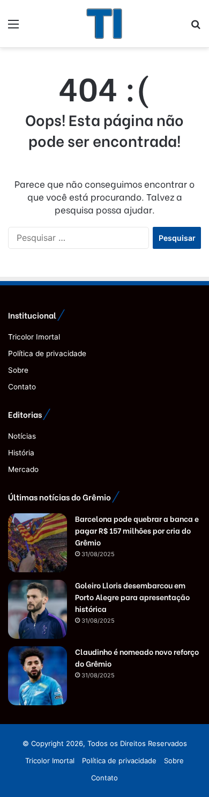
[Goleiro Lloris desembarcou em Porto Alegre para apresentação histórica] (37, 609)
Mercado (23, 469)
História (21, 452)
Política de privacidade (47, 353)
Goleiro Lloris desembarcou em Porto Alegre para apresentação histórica (132, 596)
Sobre (18, 370)
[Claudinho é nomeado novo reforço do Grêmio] (37, 675)
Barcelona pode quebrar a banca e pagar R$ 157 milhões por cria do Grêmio (137, 530)
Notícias (22, 436)
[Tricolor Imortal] (104, 24)
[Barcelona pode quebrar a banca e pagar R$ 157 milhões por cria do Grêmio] (37, 542)
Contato (22, 386)
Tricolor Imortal (34, 337)
